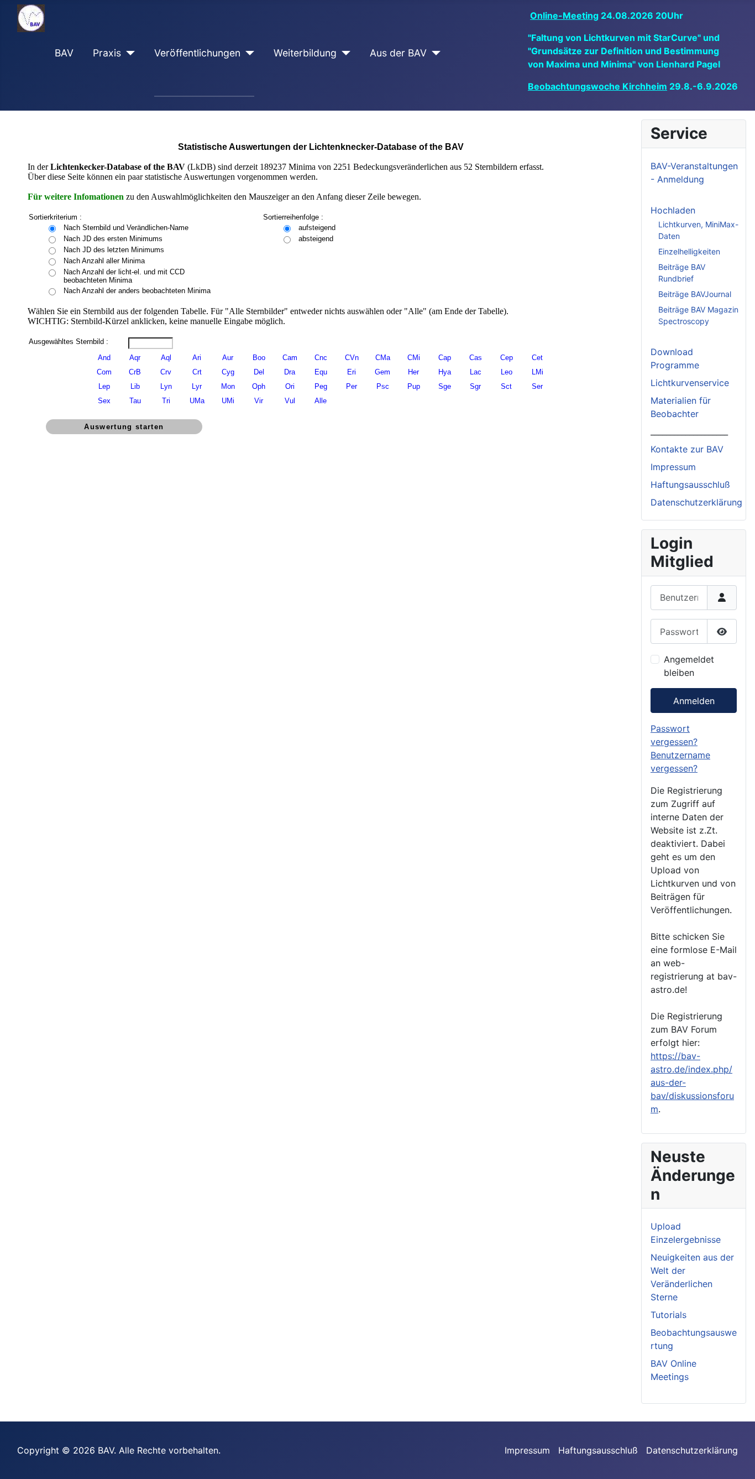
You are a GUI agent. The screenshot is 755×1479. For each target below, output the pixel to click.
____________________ (689, 431)
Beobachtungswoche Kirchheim (597, 86)
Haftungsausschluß (690, 484)
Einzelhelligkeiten (689, 251)
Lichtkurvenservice (690, 382)
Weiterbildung (305, 53)
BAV (64, 53)
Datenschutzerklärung (696, 502)
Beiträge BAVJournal (694, 294)
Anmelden (694, 700)
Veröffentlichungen (197, 53)
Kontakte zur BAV (687, 449)
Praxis (107, 53)
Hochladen (673, 210)
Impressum (673, 466)
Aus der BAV (398, 53)
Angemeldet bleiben (689, 666)
